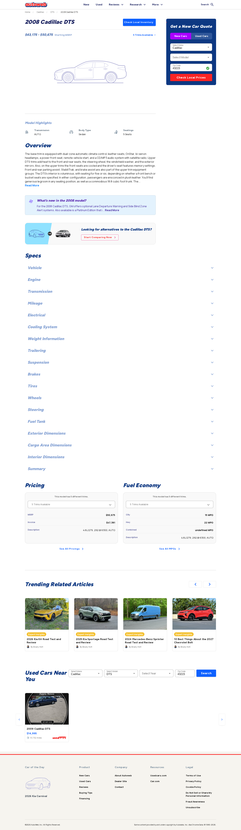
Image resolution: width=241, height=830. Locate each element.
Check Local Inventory (138, 22)
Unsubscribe (193, 807)
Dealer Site (121, 781)
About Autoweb (123, 775)
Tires (32, 386)
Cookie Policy (193, 787)
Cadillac (40, 12)
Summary (36, 468)
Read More (32, 185)
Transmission (40, 291)
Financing (84, 798)
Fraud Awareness (195, 801)
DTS (52, 12)
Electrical (36, 315)
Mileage (35, 303)
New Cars (180, 36)
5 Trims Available (143, 34)
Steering (36, 409)
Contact (119, 787)
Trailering (37, 350)
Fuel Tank (36, 421)
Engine (34, 279)
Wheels (34, 397)
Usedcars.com (158, 775)
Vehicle (34, 267)
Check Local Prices (191, 77)
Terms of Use (193, 775)
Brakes (34, 374)
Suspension (38, 362)
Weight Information (46, 338)
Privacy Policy (193, 781)
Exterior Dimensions (46, 433)
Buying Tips (85, 792)
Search (206, 673)
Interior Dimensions (46, 456)
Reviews (83, 787)
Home (27, 12)
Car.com (155, 781)
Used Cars (201, 36)
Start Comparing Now (98, 237)
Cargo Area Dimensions (49, 445)
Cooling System (42, 326)
